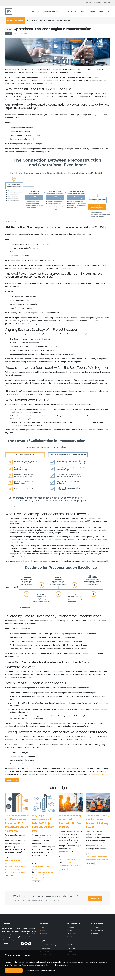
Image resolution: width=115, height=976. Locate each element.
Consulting (34, 11)
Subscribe (97, 3)
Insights (82, 11)
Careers (92, 11)
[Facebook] (22, 943)
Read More (9, 876)
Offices (88, 3)
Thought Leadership (15, 20)
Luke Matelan (75, 860)
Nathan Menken (23, 33)
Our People (71, 948)
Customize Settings (32, 970)
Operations (11, 866)
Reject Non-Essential (48, 970)
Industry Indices (47, 20)
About (101, 11)
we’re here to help (98, 774)
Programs (96, 927)
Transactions (72, 933)
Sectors (45, 930)
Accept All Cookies (14, 970)
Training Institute (69, 11)
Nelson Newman (11, 860)
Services (45, 927)
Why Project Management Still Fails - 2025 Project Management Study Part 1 (43, 823)
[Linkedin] (29, 943)
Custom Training (99, 930)
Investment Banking (50, 11)
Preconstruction (21, 872)
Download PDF (12, 780)
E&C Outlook (32, 20)
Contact (107, 3)
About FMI (70, 945)
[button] (109, 11)
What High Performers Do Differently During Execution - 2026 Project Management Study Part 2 (17, 823)
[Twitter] (26, 943)
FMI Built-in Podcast (65, 20)
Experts (44, 933)
